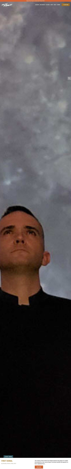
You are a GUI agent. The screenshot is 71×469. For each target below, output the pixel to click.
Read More (39, 467)
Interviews (42, 4)
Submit (58, 4)
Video (55, 4)
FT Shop (65, 4)
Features (48, 4)
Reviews (37, 4)
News (52, 4)
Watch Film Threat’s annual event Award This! (35, 0)
